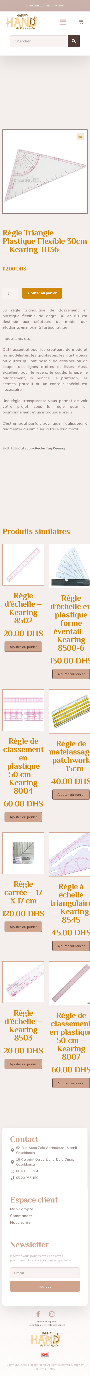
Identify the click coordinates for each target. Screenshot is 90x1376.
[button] (63, 22)
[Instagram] (52, 1314)
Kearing (59, 448)
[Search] (74, 41)
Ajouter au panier (42, 292)
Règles (40, 448)
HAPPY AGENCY (45, 1369)
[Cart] (81, 22)
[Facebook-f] (38, 1314)
